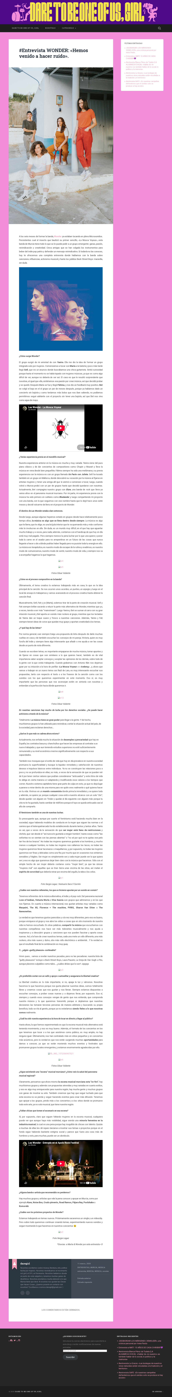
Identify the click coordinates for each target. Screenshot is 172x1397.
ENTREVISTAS (83, 1267)
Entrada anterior (84, 1278)
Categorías (68, 28)
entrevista (81, 1271)
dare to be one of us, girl (25, 28)
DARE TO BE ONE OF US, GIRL (28, 1391)
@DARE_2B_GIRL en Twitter (28, 1293)
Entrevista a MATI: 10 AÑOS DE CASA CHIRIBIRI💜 (141, 1347)
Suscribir (70, 1357)
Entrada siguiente (84, 1282)
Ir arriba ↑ (157, 1391)
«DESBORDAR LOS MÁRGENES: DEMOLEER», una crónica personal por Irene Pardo (141, 50)
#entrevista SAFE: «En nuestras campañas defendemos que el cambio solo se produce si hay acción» (142, 83)
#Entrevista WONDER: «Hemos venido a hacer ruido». (53, 53)
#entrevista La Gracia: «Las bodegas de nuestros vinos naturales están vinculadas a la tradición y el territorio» (143, 75)
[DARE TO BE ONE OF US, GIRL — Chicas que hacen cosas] (86, 12)
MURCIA (93, 1267)
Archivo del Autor (22, 1293)
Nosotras (50, 28)
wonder (105, 1271)
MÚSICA (101, 1267)
